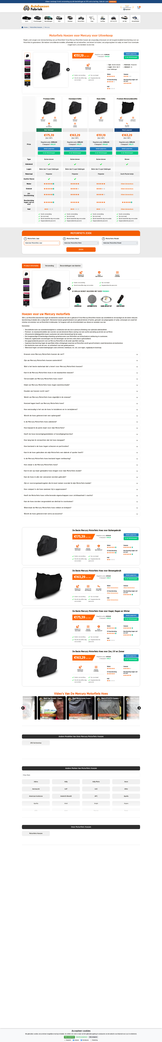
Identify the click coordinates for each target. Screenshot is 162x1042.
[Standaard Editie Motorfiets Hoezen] (75, 108)
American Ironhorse (36, 796)
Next (68, 70)
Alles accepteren (69, 1037)
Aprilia (36, 803)
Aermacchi (36, 789)
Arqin (96, 803)
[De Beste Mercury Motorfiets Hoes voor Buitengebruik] (46, 545)
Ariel (66, 803)
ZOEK (81, 249)
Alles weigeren (93, 1037)
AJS (96, 789)
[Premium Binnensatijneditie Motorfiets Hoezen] (127, 108)
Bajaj (126, 810)
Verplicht (68, 1040)
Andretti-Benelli (66, 796)
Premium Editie (49, 99)
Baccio (96, 810)
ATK (35, 810)
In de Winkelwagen (131, 57)
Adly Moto (96, 781)
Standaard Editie (75, 99)
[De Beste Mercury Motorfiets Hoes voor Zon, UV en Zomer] (46, 666)
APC (96, 796)
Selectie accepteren (81, 1037)
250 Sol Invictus (35, 743)
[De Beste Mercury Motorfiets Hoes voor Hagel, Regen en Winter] (46, 626)
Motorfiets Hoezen (36, 27)
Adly (66, 781)
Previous (23, 708)
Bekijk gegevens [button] (131, 54)
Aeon (126, 781)
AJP (66, 789)
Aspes (126, 803)
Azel (66, 810)
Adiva (36, 781)
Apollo (126, 796)
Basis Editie (101, 99)
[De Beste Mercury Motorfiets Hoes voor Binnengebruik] (46, 585)
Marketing (95, 1040)
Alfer (126, 789)
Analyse (77, 1040)
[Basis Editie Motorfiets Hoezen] (101, 108)
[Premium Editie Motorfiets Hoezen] (49, 108)
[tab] (31, 266)
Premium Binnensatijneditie (127, 99)
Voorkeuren (85, 1040)
